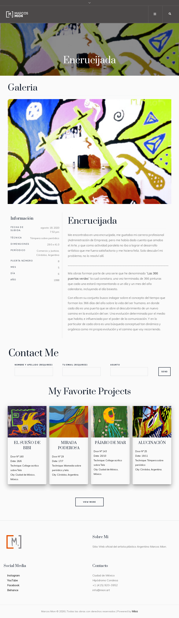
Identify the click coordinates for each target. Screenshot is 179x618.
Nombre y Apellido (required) (34, 365)
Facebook (13, 585)
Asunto (115, 365)
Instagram (13, 575)
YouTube (12, 580)
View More (89, 502)
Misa (135, 611)
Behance (12, 590)
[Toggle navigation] (155, 14)
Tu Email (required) (75, 365)
